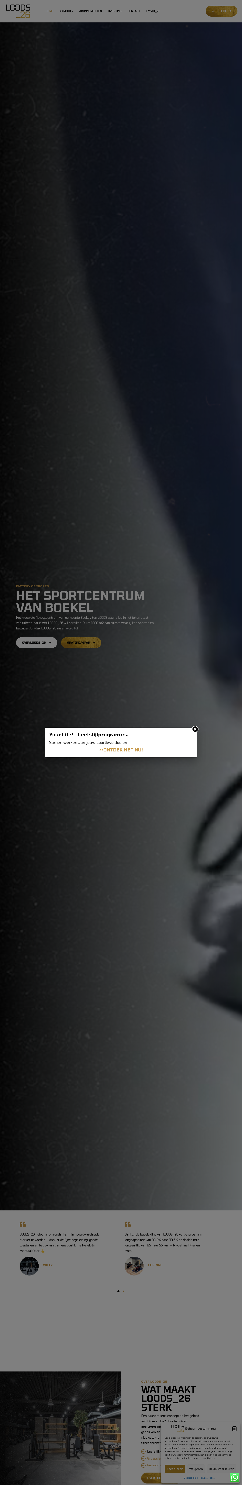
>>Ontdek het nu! (121, 749)
